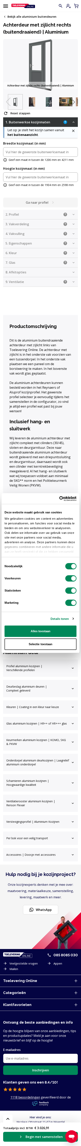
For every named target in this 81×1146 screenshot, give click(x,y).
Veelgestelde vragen (23, 963)
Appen (57, 963)
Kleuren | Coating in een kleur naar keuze (32, 707)
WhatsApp (44, 910)
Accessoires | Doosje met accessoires (31, 855)
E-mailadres (12, 1050)
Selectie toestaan (40, 644)
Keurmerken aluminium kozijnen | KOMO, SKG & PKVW (36, 742)
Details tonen (60, 618)
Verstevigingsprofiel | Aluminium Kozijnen (32, 822)
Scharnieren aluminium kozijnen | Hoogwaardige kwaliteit (27, 783)
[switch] (70, 578)
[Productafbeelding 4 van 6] (66, 102)
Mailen (13, 969)
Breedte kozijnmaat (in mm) (24, 143)
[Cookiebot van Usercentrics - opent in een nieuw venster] (59, 498)
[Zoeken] (60, 6)
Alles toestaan (40, 631)
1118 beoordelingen (25, 1097)
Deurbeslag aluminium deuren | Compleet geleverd (26, 688)
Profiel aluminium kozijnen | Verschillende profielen (24, 668)
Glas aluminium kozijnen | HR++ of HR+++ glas (36, 723)
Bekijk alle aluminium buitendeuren (31, 16)
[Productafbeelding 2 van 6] (32, 102)
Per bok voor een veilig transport (27, 838)
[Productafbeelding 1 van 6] (15, 102)
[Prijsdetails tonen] (8, 1119)
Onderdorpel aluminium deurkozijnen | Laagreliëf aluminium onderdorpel (37, 762)
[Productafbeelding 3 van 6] (49, 102)
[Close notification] (73, 131)
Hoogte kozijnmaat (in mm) (24, 168)
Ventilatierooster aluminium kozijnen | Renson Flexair (30, 803)
